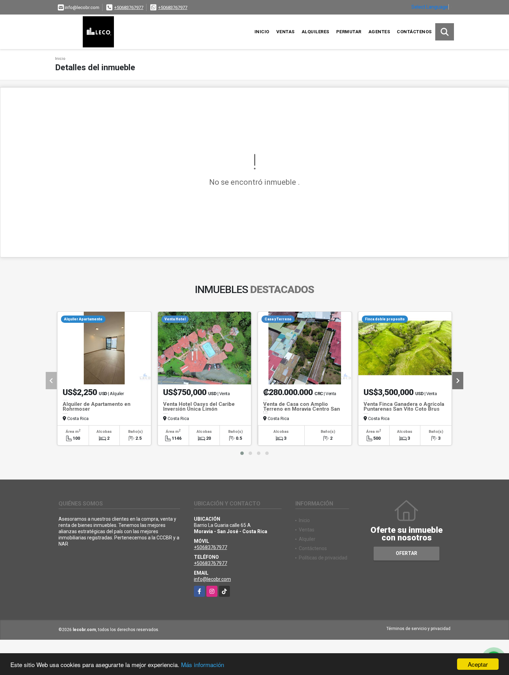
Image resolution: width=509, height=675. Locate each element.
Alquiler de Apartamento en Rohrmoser (97, 406)
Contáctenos (414, 31)
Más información (202, 664)
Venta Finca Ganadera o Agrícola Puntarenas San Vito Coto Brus (404, 406)
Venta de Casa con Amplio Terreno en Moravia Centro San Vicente (301, 409)
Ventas (285, 31)
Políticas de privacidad (323, 557)
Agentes (379, 31)
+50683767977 (128, 7)
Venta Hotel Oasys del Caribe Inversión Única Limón (199, 406)
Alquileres (315, 31)
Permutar (348, 31)
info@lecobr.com (212, 579)
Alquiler (307, 539)
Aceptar (478, 664)
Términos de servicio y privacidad (418, 628)
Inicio (261, 31)
